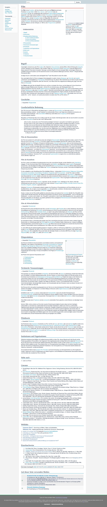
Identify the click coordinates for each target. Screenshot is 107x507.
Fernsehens (36, 18)
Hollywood (27, 152)
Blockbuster (68, 264)
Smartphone (41, 90)
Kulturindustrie (45, 149)
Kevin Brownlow (26, 371)
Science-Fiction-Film (78, 183)
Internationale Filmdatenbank (29, 439)
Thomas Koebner (27, 387)
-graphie (78, 78)
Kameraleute (24, 173)
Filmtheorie (27, 21)
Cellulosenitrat (56, 68)
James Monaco (26, 393)
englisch (42, 67)
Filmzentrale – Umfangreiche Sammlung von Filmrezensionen (37, 436)
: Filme (27, 427)
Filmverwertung (28, 263)
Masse (22, 147)
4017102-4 (39, 467)
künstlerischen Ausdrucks (27, 174)
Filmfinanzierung (25, 212)
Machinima (68, 296)
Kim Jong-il (25, 385)
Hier (19, 500)
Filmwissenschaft (59, 19)
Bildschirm (39, 16)
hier (13, 500)
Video (66, 88)
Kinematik (71, 78)
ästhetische (36, 325)
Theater (58, 181)
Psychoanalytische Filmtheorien (61, 165)
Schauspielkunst (53, 244)
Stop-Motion (24, 296)
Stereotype (63, 143)
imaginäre (71, 164)
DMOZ (50, 433)
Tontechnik (49, 12)
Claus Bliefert (35, 462)
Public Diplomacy (29, 199)
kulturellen (66, 193)
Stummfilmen (24, 13)
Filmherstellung (52, 208)
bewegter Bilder (30, 12)
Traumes (49, 167)
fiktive (31, 143)
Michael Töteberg (35, 379)
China (37, 232)
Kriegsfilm (28, 184)
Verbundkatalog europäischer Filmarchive (33, 437)
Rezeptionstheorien (25, 328)
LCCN (45, 467)
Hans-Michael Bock (35, 398)
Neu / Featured (8, 13)
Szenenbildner (31, 173)
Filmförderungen (60, 250)
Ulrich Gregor (26, 374)
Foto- (39, 12)
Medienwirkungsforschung (35, 330)
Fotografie (80, 67)
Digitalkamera (28, 90)
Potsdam (80, 254)
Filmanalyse (34, 331)
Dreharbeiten (28, 260)
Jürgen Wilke (26, 416)
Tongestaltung (54, 246)
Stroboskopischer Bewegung (45, 277)
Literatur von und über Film (29, 431)
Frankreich (46, 232)
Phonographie (41, 79)
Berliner (70, 24)
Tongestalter (52, 173)
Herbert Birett (29, 450)
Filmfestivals (29, 187)
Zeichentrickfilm (52, 293)
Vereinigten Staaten (41, 212)
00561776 (60, 467)
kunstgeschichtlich (73, 176)
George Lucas (62, 93)
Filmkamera (24, 290)
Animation (35, 296)
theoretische (35, 324)
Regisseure (73, 171)
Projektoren (36, 300)
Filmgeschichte (51, 22)
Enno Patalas (33, 374)
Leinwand (46, 300)
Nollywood (23, 232)
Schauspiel (28, 83)
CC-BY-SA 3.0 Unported (61, 497)
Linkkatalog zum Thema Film (30, 433)
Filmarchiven (78, 341)
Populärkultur (26, 146)
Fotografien (45, 273)
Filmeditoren (45, 173)
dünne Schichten (56, 67)
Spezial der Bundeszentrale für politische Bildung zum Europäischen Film (40, 440)
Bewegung (63, 78)
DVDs (43, 222)
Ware (71, 324)
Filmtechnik (31, 271)
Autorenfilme (71, 174)
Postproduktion (28, 262)
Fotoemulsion (66, 68)
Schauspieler (80, 171)
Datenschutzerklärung (57, 504)
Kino (76, 26)
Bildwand (23, 16)
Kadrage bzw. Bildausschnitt (36, 246)
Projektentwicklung (29, 257)
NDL (56, 467)
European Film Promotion (42, 349)
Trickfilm (32, 293)
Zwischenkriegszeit (74, 342)
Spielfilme (55, 164)
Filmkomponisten (61, 173)
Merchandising (51, 222)
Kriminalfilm (65, 183)
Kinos (28, 18)
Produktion (61, 208)
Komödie (70, 183)
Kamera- (43, 12)
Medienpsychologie (51, 330)
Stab (49, 247)
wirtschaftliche (42, 113)
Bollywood (26, 231)
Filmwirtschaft (32, 206)
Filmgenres (57, 183)
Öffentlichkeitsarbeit (65, 197)
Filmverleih (39, 210)
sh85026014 (50, 467)
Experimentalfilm (54, 154)
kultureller (38, 174)
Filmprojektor (49, 15)
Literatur (40, 181)
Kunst (55, 324)
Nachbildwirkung (58, 277)
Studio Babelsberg (72, 254)
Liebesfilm (34, 184)
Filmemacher (70, 327)
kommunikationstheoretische (46, 325)
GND (35, 467)
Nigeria (77, 231)
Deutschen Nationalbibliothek (51, 431)
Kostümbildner (38, 173)
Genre (55, 296)
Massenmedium (58, 110)
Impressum (47, 504)
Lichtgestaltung (25, 246)
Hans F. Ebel (29, 462)
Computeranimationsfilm (27, 294)
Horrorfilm (23, 184)
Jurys (48, 189)
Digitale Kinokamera (45, 88)
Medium (61, 324)
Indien (27, 229)
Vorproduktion (28, 258)
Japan (30, 232)
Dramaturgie (45, 244)
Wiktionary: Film (27, 429)
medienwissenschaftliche (60, 325)
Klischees (56, 143)
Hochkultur (34, 176)
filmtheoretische (29, 119)
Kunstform (31, 10)
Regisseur (56, 93)
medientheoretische (72, 325)
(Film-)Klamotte (30, 179)
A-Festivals (43, 190)
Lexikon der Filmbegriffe (28, 434)
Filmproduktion (32, 240)
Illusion (62, 273)
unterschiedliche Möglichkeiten (56, 13)
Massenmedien (55, 140)
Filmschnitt (45, 246)
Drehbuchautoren (66, 171)
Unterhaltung (78, 162)
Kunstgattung (63, 113)
